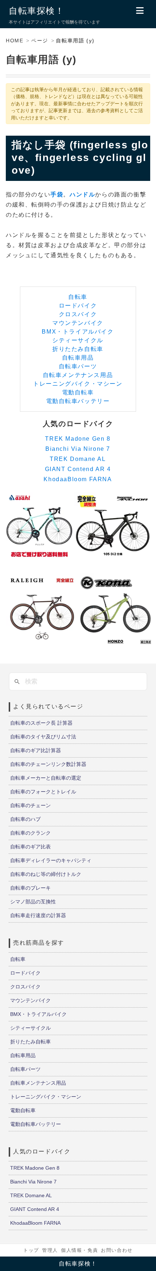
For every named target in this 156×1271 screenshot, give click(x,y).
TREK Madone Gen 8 (77, 439)
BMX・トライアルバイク (78, 332)
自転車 (77, 297)
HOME (14, 40)
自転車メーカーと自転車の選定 (45, 778)
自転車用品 (78, 358)
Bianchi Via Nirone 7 (77, 449)
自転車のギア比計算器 (35, 750)
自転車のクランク (30, 833)
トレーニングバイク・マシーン (77, 384)
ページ (39, 40)
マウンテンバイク (77, 323)
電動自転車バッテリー (78, 401)
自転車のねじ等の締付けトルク (45, 874)
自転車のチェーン (30, 805)
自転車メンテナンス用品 (78, 375)
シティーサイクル (77, 340)
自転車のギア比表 (30, 847)
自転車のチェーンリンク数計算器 (48, 764)
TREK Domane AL (78, 459)
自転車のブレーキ (30, 888)
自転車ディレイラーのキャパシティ (50, 860)
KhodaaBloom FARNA (78, 479)
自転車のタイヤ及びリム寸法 (43, 737)
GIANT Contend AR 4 (78, 469)
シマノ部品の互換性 (33, 901)
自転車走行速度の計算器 (38, 915)
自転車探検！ (37, 11)
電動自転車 (78, 392)
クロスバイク (78, 314)
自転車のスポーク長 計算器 (41, 723)
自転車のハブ (25, 819)
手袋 (56, 194)
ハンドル (82, 194)
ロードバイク (78, 305)
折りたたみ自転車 (77, 349)
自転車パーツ (78, 366)
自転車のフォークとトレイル (43, 792)
